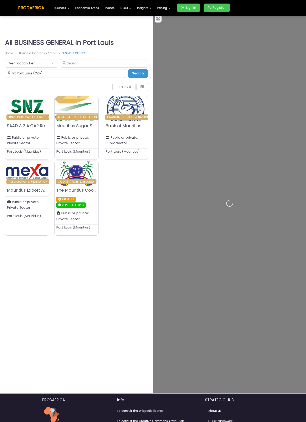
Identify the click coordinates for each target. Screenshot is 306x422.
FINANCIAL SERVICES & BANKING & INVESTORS (138, 117)
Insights (142, 8)
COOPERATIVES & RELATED (76, 182)
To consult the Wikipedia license (140, 411)
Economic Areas (87, 8)
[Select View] (142, 87)
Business (60, 8)
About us (214, 411)
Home (9, 53)
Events (109, 8)
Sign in (191, 7)
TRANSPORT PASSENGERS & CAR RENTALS (37, 117)
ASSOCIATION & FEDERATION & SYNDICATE (87, 117)
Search (140, 73)
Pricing (162, 8)
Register (219, 7)
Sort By (123, 86)
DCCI (124, 8)
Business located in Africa (37, 53)
